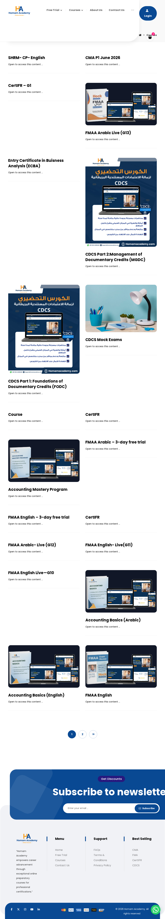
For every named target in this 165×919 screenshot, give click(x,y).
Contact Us (62, 865)
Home (59, 850)
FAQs (97, 850)
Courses (60, 860)
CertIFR (137, 860)
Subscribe (148, 808)
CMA (135, 850)
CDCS (136, 865)
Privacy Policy (102, 865)
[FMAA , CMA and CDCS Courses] (19, 11)
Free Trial (61, 855)
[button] (132, 10)
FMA (135, 855)
